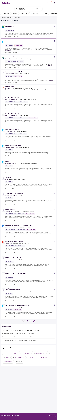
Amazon (27, 353)
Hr (50, 353)
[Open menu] (54, 3)
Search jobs (3, 17)
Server (7, 357)
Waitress (32, 357)
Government (8, 361)
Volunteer (16, 353)
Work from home (39, 353)
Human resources (19, 357)
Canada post (44, 357)
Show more (48, 34)
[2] (34, 321)
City (6, 353)
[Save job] (54, 26)
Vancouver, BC (10, 17)
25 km (38, 9)
